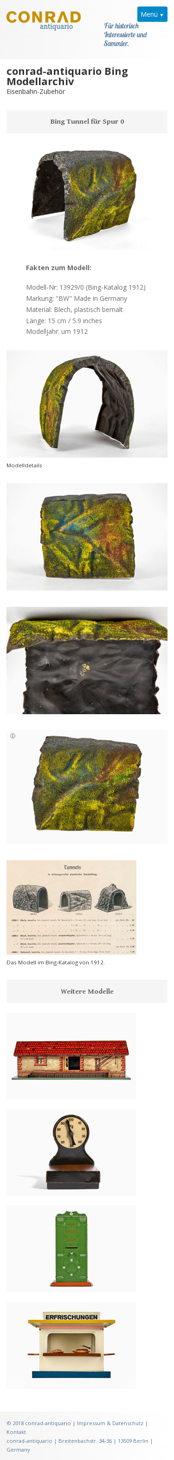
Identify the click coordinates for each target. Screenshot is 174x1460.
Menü (149, 14)
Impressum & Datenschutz (110, 1423)
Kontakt (16, 1431)
